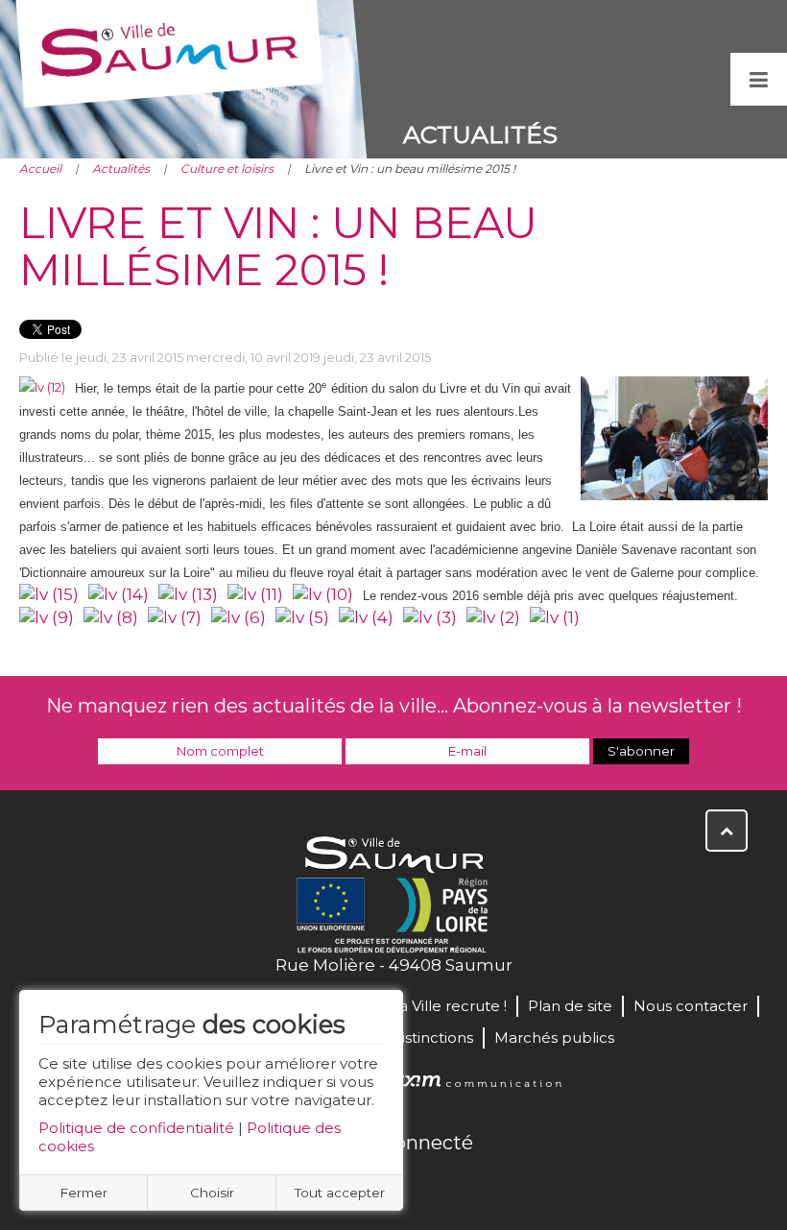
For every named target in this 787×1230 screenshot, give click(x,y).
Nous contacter (690, 1006)
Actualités (121, 168)
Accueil (40, 168)
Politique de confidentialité (136, 1128)
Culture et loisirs (227, 168)
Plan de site (570, 1006)
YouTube (414, 1184)
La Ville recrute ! (449, 1006)
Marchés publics (554, 1037)
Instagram (457, 1184)
